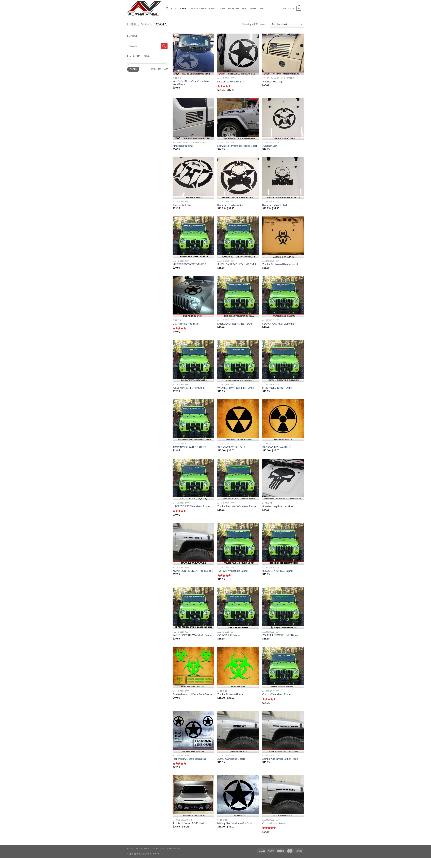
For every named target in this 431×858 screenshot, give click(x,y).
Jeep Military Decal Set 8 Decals (189, 758)
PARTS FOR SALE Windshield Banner (192, 635)
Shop (183, 8)
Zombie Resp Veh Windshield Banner (237, 506)
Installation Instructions (208, 8)
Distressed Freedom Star (231, 81)
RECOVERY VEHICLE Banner (277, 570)
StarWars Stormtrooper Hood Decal (237, 145)
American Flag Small (183, 145)
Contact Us (255, 8)
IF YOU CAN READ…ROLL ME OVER (236, 264)
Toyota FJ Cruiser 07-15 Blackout (190, 823)
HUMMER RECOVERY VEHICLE (189, 264)
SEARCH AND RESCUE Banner (278, 323)
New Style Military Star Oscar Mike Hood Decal (191, 83)
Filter (133, 69)
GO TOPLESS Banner (228, 635)
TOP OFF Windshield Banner (232, 570)
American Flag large (272, 81)
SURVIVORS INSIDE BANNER (278, 387)
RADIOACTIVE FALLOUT (231, 447)
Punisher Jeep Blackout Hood (278, 506)
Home (174, 8)
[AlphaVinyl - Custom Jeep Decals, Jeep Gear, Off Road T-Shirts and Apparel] (144, 8)
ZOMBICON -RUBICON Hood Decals (193, 570)
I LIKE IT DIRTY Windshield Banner (192, 506)
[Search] (167, 8)
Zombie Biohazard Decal (230, 694)
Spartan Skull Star (182, 205)
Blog (231, 8)
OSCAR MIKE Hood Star (186, 323)
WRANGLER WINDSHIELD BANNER (236, 387)
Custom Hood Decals (273, 823)
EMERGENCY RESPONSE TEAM (234, 323)
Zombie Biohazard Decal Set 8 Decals (192, 694)
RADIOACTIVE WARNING (276, 447)
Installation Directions (158, 848)
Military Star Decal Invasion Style (234, 823)
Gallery (241, 8)
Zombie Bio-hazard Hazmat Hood (280, 264)
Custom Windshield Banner (277, 694)
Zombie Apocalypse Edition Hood (280, 758)
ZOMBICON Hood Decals (231, 758)
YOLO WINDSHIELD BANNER (189, 387)
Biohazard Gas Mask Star (230, 205)
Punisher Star (269, 145)
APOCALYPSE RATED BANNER (189, 447)
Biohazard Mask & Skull (274, 205)
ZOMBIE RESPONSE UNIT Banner (280, 635)
